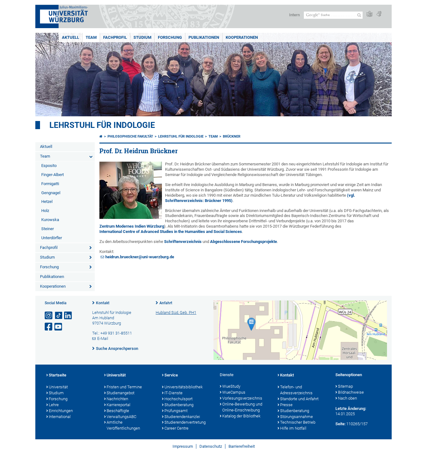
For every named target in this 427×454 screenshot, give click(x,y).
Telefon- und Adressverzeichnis (296, 390)
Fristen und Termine (124, 387)
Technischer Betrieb (297, 422)
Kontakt (102, 303)
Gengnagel (50, 192)
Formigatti (50, 183)
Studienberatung (178, 404)
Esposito (49, 165)
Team (91, 37)
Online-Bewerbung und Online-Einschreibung (242, 407)
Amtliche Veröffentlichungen (123, 425)
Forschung (170, 37)
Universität (58, 387)
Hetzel (47, 201)
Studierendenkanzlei (182, 416)
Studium (142, 37)
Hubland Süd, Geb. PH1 (176, 312)
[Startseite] (101, 136)
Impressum (183, 446)
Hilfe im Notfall (293, 428)
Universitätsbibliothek (183, 387)
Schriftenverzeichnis (183, 241)
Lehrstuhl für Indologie (102, 125)
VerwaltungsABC (121, 416)
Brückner (231, 136)
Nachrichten (117, 398)
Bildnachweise (351, 392)
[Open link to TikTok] (58, 315)
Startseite (57, 375)
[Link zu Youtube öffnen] (58, 326)
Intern (294, 15)
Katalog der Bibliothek (241, 416)
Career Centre (176, 428)
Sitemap (345, 386)
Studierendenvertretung (185, 422)
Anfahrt (165, 303)
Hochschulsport (178, 398)
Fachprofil (115, 37)
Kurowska (50, 219)
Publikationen (203, 37)
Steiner (47, 228)
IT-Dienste (173, 393)
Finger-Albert (52, 174)
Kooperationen (242, 37)
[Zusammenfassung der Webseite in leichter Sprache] (369, 14)
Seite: (340, 423)
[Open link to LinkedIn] (68, 315)
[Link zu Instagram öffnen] (49, 315)
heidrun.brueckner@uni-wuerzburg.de (139, 257)
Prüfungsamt (176, 410)
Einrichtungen (61, 410)
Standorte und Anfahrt (299, 398)
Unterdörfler (51, 237)
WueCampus (233, 392)
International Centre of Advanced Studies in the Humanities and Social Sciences (170, 231)
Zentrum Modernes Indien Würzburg (131, 226)
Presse (286, 404)
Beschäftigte (118, 410)
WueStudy (231, 386)
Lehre (54, 404)
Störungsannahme (296, 416)
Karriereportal (118, 404)
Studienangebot (120, 393)
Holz (45, 210)
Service (171, 375)
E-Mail (102, 338)
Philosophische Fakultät (130, 136)
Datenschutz (210, 446)
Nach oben (347, 398)
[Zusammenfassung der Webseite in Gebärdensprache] (378, 14)
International (60, 416)
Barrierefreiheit (242, 446)
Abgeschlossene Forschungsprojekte (243, 241)
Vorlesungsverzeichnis (242, 398)
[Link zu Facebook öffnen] (49, 326)
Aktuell (70, 37)
